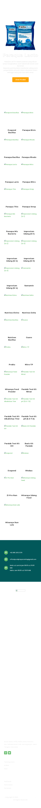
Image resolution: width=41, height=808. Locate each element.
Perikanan (7, 781)
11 (28, 97)
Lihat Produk (20, 80)
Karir (6, 769)
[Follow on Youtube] (9, 752)
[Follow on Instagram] (5, 752)
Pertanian (7, 788)
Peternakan (8, 785)
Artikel (6, 765)
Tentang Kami (9, 762)
